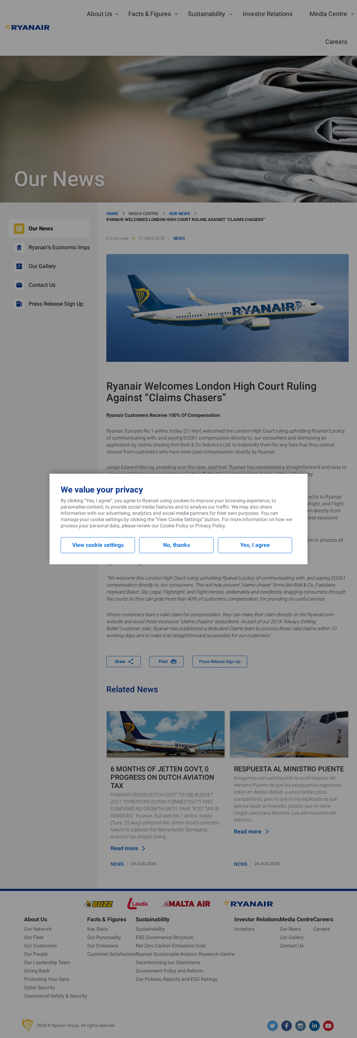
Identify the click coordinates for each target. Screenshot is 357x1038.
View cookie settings (98, 545)
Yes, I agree (255, 545)
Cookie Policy (174, 525)
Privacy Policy (210, 525)
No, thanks (176, 545)
